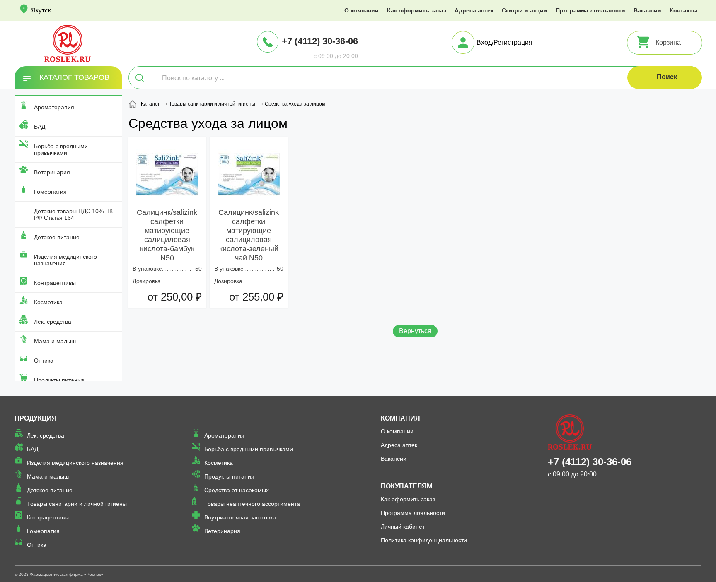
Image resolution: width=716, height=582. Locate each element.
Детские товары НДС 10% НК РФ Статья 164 (73, 214)
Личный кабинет (403, 526)
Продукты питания (59, 380)
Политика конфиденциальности (424, 540)
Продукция (36, 418)
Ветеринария (52, 172)
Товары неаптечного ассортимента (252, 503)
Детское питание (57, 237)
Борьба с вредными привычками (61, 149)
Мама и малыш (55, 341)
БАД (39, 126)
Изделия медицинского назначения (65, 260)
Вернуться (415, 330)
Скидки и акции (524, 10)
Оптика (43, 360)
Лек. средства (52, 321)
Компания (400, 418)
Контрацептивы (55, 282)
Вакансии (647, 10)
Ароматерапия (54, 107)
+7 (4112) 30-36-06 (320, 41)
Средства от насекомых (236, 490)
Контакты (683, 10)
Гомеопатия (50, 191)
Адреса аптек (474, 10)
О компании (361, 10)
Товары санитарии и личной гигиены (77, 503)
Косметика (48, 302)
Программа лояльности (590, 10)
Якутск (41, 10)
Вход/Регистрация (504, 42)
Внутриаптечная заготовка (240, 517)
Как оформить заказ (416, 10)
